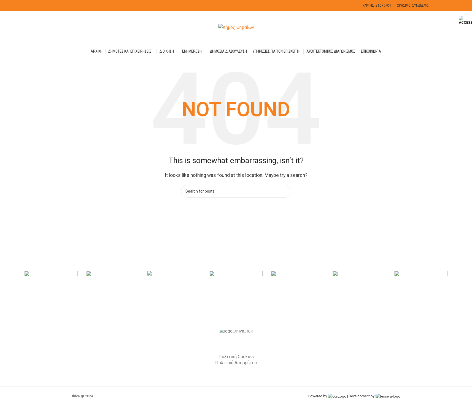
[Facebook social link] (438, 5)
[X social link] (445, 5)
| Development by (360, 396)
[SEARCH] (285, 191)
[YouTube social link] (452, 5)
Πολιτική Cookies (236, 356)
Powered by (318, 396)
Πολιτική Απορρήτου (236, 362)
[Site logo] (236, 27)
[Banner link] (51, 291)
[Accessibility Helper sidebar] (465, 20)
